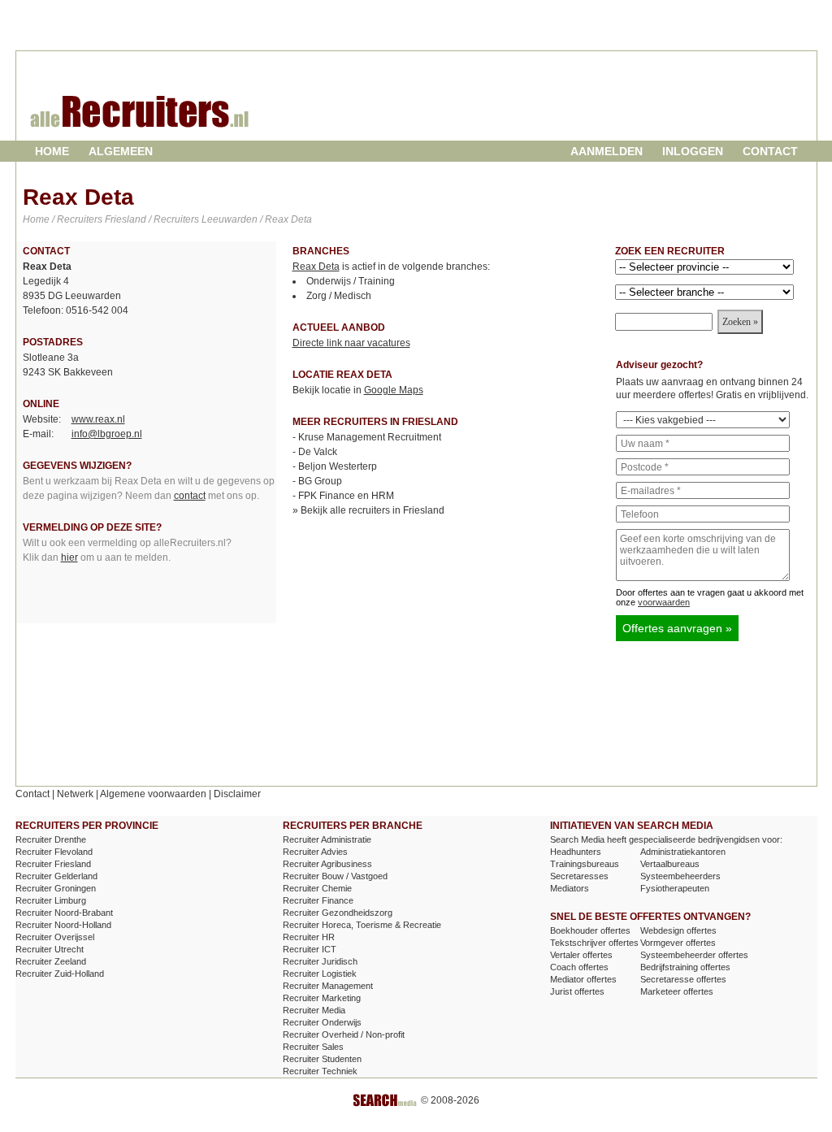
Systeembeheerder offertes (694, 955)
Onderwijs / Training (350, 281)
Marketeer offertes (676, 991)
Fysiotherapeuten (674, 888)
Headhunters (575, 852)
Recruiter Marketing (322, 998)
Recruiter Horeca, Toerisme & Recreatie (362, 925)
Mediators (569, 888)
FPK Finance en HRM (346, 495)
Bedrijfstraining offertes (685, 967)
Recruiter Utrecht (49, 949)
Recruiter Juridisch (320, 961)
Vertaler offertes (581, 955)
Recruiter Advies (315, 852)
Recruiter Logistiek (320, 973)
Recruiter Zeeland (50, 961)
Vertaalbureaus (670, 864)
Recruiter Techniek (320, 1071)
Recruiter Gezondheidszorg (337, 912)
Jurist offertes (577, 991)
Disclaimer (237, 794)
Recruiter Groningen (55, 888)
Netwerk (75, 794)
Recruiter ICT (309, 949)
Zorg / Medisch (338, 295)
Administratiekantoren (683, 852)
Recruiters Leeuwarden (206, 219)
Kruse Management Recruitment (369, 437)
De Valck (317, 452)
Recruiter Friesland (53, 864)
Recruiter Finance (318, 900)
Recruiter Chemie (317, 888)
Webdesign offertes (678, 930)
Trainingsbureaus (584, 864)
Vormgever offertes (678, 943)
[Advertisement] (621, 109)
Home (52, 151)
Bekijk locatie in (357, 390)
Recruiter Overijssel (54, 937)
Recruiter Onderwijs (322, 1022)
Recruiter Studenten (322, 1059)
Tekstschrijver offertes (594, 943)
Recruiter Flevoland (54, 852)
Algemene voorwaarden (153, 794)
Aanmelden (606, 151)
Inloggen (692, 151)
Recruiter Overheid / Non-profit (344, 1034)
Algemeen (121, 151)
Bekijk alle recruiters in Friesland (372, 510)
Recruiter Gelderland (56, 876)
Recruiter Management (328, 986)
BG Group (320, 481)
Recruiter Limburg (50, 900)
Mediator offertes (583, 979)
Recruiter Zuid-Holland (59, 973)
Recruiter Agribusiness (327, 864)
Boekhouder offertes (590, 930)
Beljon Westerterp (337, 466)
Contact (770, 151)
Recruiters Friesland (101, 219)
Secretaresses (579, 876)
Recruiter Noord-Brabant (64, 912)
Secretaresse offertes (683, 979)
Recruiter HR (309, 937)
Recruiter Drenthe (50, 839)
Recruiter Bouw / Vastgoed (335, 876)
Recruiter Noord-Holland (63, 925)
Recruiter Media (314, 1010)
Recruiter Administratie (327, 839)
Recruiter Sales (313, 1047)
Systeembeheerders (680, 876)
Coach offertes (579, 967)
